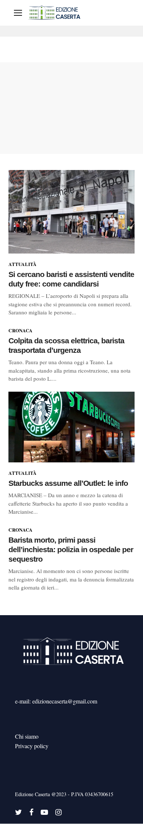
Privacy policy (31, 746)
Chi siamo (26, 736)
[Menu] (18, 13)
